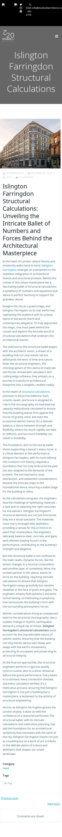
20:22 (9, 177)
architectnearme (15, 173)
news (6, 768)
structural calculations (36, 392)
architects (42, 528)
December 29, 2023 (41, 173)
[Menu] (57, 36)
